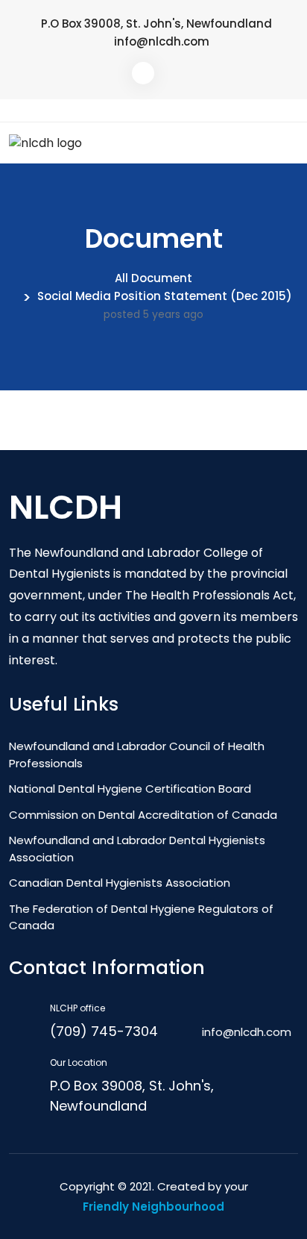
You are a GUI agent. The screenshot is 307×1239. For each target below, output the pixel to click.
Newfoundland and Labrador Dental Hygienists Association (137, 848)
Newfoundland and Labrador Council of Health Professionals (137, 754)
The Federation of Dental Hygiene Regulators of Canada (141, 917)
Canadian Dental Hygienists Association (119, 882)
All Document (153, 278)
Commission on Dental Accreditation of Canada (143, 815)
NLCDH (65, 507)
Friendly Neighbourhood (153, 1206)
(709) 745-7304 (104, 1031)
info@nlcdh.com (161, 41)
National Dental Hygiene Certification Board (130, 788)
